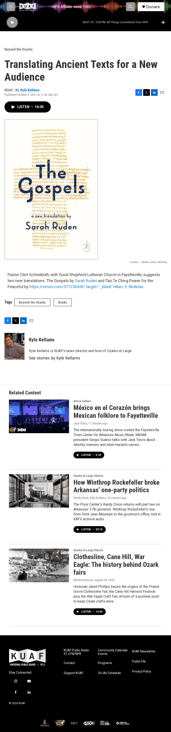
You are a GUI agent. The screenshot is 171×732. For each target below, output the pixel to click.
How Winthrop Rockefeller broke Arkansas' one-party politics (116, 486)
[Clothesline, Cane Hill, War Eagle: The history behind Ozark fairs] (39, 565)
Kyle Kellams (30, 90)
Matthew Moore (83, 580)
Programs (105, 663)
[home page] (27, 657)
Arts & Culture (82, 401)
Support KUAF (73, 673)
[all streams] (164, 22)
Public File (139, 661)
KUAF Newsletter (144, 651)
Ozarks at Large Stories (88, 476)
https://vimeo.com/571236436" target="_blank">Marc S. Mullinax (86, 286)
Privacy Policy (141, 671)
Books (62, 302)
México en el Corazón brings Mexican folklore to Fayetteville (115, 411)
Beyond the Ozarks (18, 49)
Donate (153, 6)
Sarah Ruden (86, 280)
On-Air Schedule (109, 673)
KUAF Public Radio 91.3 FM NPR (76, 652)
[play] (12, 22)
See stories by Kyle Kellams (54, 358)
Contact (69, 663)
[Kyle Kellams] (14, 346)
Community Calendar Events (113, 652)
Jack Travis (80, 423)
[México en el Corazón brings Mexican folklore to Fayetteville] (39, 416)
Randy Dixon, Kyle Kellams (89, 498)
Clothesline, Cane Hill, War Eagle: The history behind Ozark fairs (116, 564)
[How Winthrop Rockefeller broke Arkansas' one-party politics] (39, 491)
